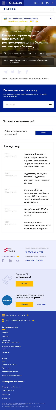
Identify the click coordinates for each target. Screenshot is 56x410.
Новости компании (9, 364)
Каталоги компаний (10, 372)
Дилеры (5, 336)
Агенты (5, 332)
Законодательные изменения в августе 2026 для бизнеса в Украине (37, 225)
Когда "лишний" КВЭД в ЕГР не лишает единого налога (36, 212)
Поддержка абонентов (11, 387)
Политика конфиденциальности (10, 341)
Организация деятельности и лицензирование (23, 32)
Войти (43, 133)
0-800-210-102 (34, 260)
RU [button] (35, 3)
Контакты (6, 398)
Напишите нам (8, 391)
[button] (3, 3)
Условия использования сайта (11, 347)
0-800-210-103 (34, 252)
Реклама (5, 353)
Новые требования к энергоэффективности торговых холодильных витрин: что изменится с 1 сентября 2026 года (37, 160)
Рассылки (6, 395)
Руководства (7, 368)
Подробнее (41, 304)
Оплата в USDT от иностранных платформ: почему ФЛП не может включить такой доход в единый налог (36, 196)
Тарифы (24, 284)
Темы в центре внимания (12, 375)
